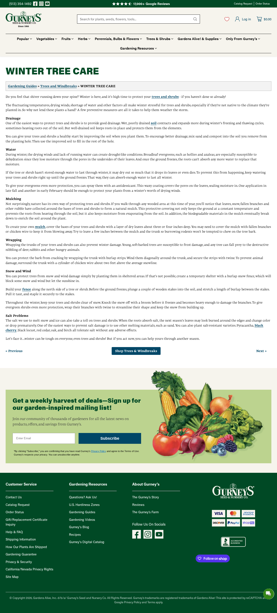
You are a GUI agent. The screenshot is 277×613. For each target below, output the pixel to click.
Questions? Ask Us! (83, 497)
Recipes (75, 534)
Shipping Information (21, 539)
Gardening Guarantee (21, 554)
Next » (261, 351)
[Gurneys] (23, 19)
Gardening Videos (82, 519)
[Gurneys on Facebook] (35, 4)
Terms (151, 602)
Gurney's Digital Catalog (86, 542)
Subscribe (109, 438)
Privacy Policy (98, 451)
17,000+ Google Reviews (151, 4)
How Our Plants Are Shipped (26, 547)
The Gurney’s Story (145, 497)
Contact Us (14, 497)
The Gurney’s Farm (145, 512)
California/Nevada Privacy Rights (29, 569)
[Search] (195, 19)
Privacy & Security (19, 562)
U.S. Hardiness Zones (84, 504)
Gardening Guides (22, 86)
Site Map (12, 576)
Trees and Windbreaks (58, 86)
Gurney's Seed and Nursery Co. (86, 598)
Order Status (15, 512)
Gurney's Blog (79, 527)
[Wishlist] (227, 19)
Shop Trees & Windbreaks (136, 351)
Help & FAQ (14, 532)
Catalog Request (18, 504)
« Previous (14, 351)
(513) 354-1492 (20, 3)
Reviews (138, 504)
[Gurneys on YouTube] (47, 4)
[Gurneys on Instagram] (41, 4)
